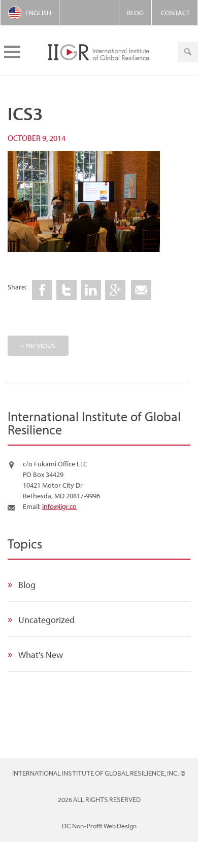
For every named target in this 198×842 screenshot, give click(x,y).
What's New (40, 655)
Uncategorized (46, 620)
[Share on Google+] (115, 290)
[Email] (141, 290)
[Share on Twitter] (66, 290)
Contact (175, 12)
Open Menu (12, 52)
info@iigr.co (59, 506)
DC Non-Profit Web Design (99, 826)
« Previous (38, 345)
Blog (135, 12)
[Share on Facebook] (42, 290)
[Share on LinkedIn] (91, 290)
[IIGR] (99, 50)
